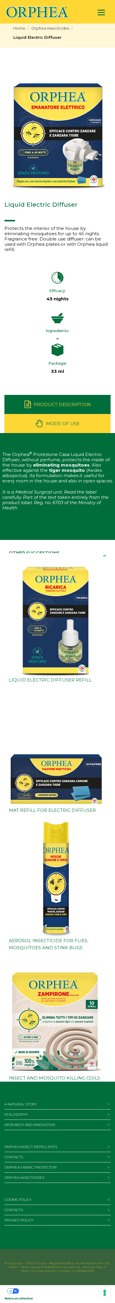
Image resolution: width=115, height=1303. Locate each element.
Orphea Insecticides (50, 28)
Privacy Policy (18, 1220)
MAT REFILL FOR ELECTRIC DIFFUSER (52, 810)
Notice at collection (19, 1298)
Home (19, 28)
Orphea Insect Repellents (30, 1146)
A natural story (20, 1104)
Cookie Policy (17, 1199)
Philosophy (15, 1114)
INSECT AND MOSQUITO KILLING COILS (54, 1078)
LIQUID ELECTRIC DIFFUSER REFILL (50, 680)
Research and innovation (29, 1124)
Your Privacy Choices (34, 1291)
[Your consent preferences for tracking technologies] (104, 1292)
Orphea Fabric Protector (30, 1167)
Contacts (13, 1157)
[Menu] (101, 12)
